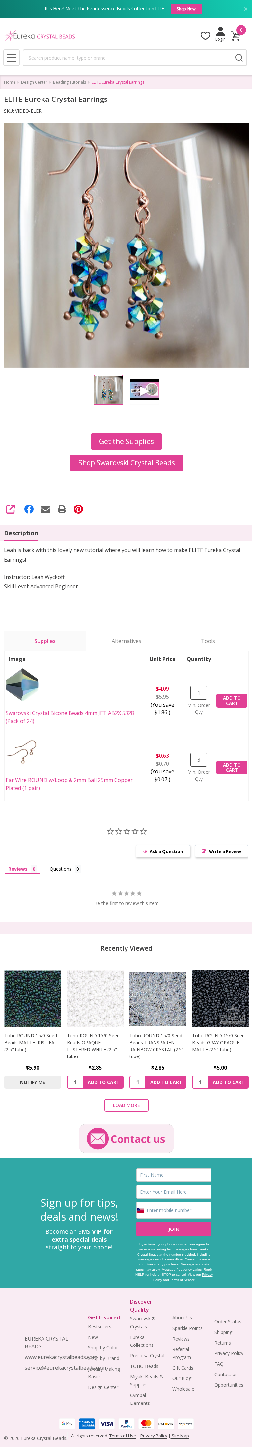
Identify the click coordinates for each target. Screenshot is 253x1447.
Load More (126, 1105)
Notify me (32, 1082)
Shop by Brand (103, 1358)
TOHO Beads (144, 1366)
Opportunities (228, 1385)
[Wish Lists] (205, 35)
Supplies (45, 641)
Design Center (103, 1387)
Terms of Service (182, 1280)
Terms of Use (122, 1436)
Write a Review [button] (225, 851)
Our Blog (181, 1378)
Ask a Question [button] (166, 851)
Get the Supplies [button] (126, 441)
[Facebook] (29, 509)
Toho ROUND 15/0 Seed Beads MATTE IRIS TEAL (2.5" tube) (30, 1042)
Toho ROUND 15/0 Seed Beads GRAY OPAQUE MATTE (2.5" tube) (218, 1042)
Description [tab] (21, 533)
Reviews (181, 1339)
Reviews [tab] (18, 869)
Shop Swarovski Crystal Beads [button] (126, 462)
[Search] (239, 57)
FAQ (219, 1364)
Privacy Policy (228, 1353)
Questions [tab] (60, 869)
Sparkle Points (187, 1328)
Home (9, 82)
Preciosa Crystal (147, 1355)
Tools (208, 641)
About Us (182, 1318)
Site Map (180, 1436)
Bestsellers (99, 1326)
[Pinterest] (78, 509)
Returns (222, 1343)
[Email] (45, 509)
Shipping (223, 1332)
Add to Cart (232, 700)
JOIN (174, 1229)
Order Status (227, 1321)
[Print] (62, 509)
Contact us (226, 1374)
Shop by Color (103, 1348)
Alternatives (126, 641)
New (93, 1337)
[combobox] (127, 57)
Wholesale (183, 1389)
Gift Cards (182, 1368)
